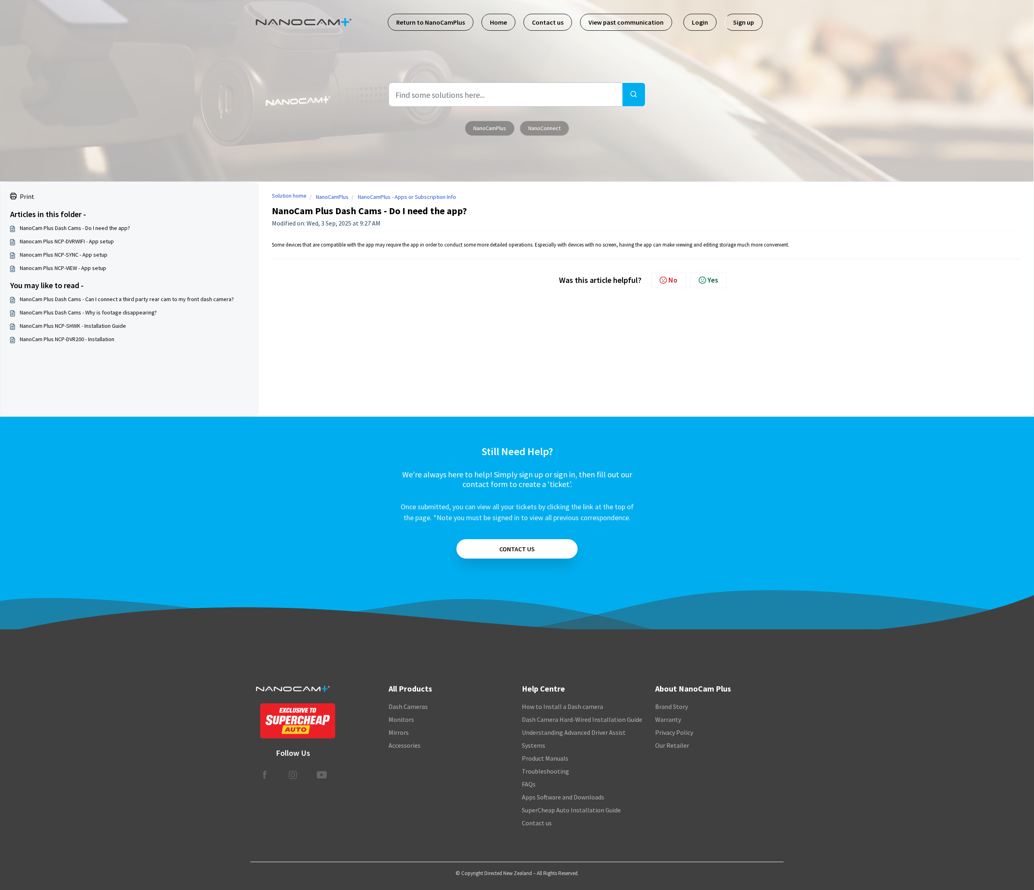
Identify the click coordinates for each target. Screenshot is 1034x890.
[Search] (633, 94)
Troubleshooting (545, 771)
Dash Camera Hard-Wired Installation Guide (582, 719)
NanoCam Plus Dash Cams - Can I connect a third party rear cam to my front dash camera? (127, 299)
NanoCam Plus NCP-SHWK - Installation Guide (73, 325)
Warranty (668, 719)
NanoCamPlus (489, 128)
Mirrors (399, 732)
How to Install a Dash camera (562, 706)
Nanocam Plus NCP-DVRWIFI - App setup (67, 241)
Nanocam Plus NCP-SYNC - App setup (63, 254)
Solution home (289, 195)
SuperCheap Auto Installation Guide (571, 810)
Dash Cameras (408, 706)
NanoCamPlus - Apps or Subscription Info (407, 196)
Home (498, 22)
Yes (713, 280)
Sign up (743, 22)
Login (700, 22)
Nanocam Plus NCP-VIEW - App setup (63, 268)
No (672, 280)
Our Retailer (672, 745)
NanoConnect (544, 128)
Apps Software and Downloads (563, 797)
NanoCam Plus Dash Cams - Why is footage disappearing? (88, 312)
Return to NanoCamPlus (430, 22)
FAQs (529, 784)
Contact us (547, 22)
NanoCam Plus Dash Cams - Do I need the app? (75, 228)
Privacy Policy (674, 732)
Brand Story (671, 706)
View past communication (626, 22)
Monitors (401, 719)
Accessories (404, 745)
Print (27, 196)
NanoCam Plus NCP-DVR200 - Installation (67, 339)
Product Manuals (545, 758)
